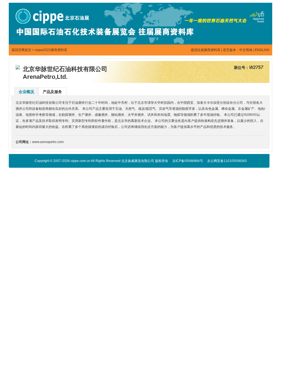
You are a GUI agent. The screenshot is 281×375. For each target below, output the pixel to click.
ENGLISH (262, 50)
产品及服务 (52, 91)
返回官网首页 (21, 50)
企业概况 (26, 91)
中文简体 (245, 50)
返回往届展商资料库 (205, 50)
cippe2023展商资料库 (51, 50)
